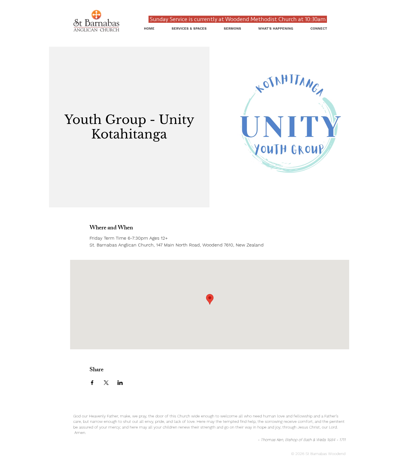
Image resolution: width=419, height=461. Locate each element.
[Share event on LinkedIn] (120, 382)
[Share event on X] (106, 382)
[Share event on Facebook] (92, 382)
